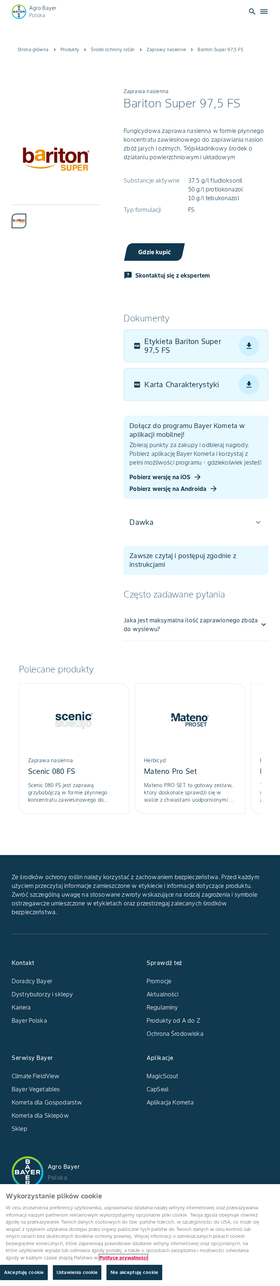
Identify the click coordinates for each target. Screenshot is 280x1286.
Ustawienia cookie (77, 1272)
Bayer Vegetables (36, 1089)
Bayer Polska (29, 1020)
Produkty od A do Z (173, 1020)
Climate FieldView (36, 1076)
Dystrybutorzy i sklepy (42, 994)
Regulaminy (162, 1007)
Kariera (21, 1007)
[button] (196, 522)
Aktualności (163, 994)
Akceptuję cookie (24, 1272)
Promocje (159, 981)
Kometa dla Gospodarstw (47, 1102)
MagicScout (163, 1076)
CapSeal (157, 1089)
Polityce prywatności (123, 1258)
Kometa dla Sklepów (40, 1115)
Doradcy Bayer (32, 981)
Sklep (19, 1128)
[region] (140, 1235)
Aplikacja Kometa (170, 1102)
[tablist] (56, 216)
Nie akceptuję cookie (134, 1272)
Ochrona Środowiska (175, 1033)
